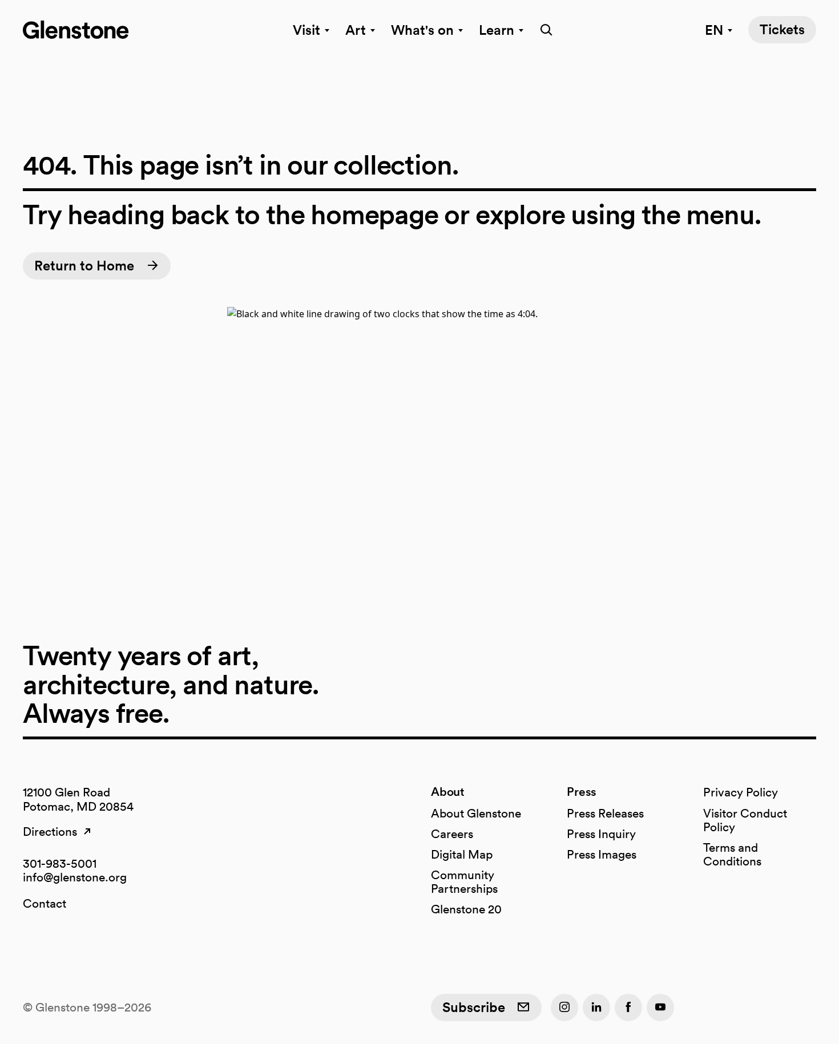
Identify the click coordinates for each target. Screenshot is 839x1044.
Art (355, 29)
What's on (422, 29)
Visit (306, 29)
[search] (543, 30)
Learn (496, 29)
